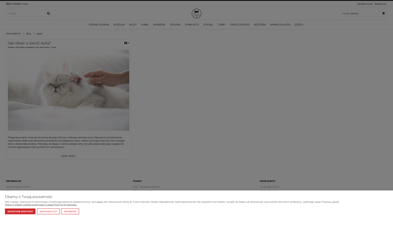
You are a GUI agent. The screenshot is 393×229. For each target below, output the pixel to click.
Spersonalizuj (48, 211)
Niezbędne (70, 211)
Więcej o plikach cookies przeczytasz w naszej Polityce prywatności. (41, 204)
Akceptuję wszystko (20, 211)
